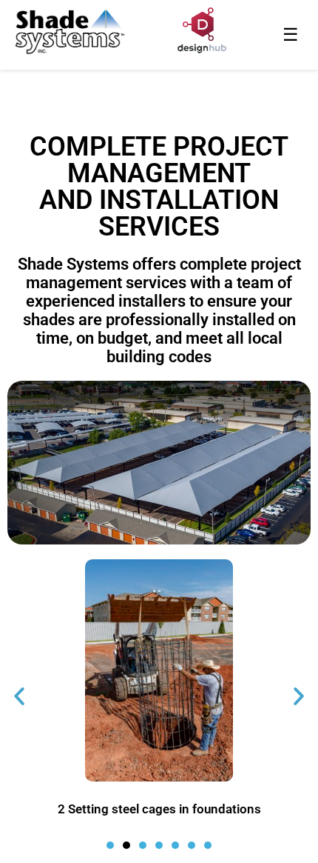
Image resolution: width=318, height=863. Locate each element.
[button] (19, 696)
